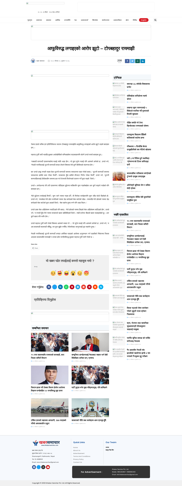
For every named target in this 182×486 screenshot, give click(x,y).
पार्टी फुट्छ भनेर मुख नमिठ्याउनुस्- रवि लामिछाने (89, 387)
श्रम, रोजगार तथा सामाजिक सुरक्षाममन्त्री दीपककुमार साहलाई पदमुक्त (137, 326)
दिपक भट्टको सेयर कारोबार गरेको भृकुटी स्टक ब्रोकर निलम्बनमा (137, 311)
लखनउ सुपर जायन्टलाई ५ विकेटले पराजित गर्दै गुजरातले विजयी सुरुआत (138, 110)
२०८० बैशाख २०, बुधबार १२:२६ (38, 361)
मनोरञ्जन (105, 20)
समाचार (39, 20)
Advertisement (78, 453)
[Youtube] (48, 467)
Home (75, 447)
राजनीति (67, 20)
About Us (76, 450)
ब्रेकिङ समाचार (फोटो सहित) (39, 415)
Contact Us (77, 462)
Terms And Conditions (81, 456)
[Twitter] (39, 467)
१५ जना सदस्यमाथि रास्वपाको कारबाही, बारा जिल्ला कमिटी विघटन (138, 224)
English (143, 20)
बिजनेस (95, 20)
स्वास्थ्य (48, 20)
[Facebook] (34, 467)
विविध (135, 20)
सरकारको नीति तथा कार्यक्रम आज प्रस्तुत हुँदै (89, 420)
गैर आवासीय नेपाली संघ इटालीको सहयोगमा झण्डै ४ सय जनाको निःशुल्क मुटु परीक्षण (138, 353)
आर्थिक (57, 20)
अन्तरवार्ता (84, 20)
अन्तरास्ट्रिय (117, 20)
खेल (127, 20)
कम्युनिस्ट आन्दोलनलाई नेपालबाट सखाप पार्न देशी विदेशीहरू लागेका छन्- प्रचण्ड (138, 239)
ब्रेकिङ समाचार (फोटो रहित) (79, 350)
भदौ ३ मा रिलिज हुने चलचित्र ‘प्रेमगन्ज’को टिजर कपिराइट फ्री (138, 161)
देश (75, 20)
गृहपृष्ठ (29, 20)
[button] (155, 20)
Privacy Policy (78, 459)
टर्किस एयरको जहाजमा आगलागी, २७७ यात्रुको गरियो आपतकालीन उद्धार (138, 284)
